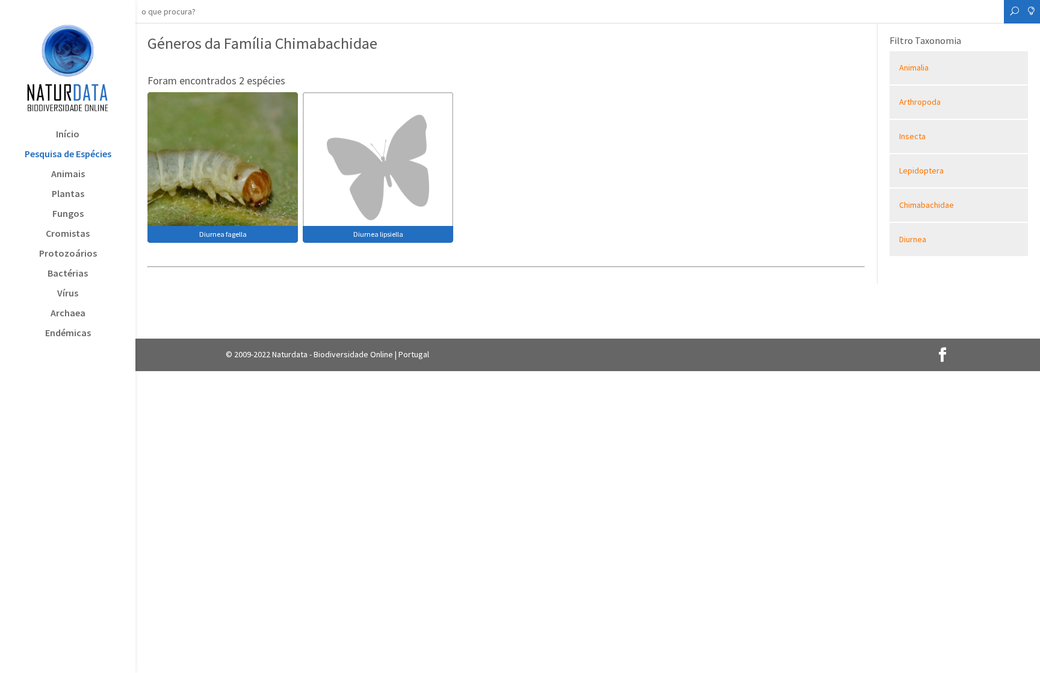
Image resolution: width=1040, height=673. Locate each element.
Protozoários (68, 254)
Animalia (914, 67)
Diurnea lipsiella (378, 234)
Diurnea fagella (223, 234)
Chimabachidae (926, 204)
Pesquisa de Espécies (68, 154)
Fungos (68, 214)
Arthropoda (920, 101)
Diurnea (912, 239)
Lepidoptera (921, 170)
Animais (68, 174)
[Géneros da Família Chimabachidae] (222, 166)
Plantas (68, 194)
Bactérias (68, 274)
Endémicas (68, 333)
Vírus (67, 294)
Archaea (68, 313)
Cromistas (68, 234)
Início (67, 135)
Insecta (912, 136)
